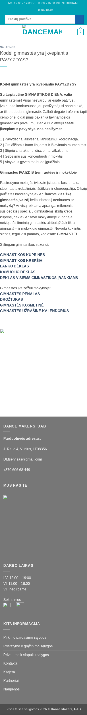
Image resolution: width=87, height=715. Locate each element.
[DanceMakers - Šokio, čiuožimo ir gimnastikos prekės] (42, 32)
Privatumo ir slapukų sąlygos (26, 655)
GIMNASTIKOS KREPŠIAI (21, 261)
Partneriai (11, 680)
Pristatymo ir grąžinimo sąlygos (28, 646)
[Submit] (79, 19)
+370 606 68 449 (16, 470)
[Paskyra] (68, 32)
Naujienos (7, 47)
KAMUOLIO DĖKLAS (17, 272)
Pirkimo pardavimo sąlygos (24, 637)
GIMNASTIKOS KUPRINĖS (22, 255)
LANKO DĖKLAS (14, 266)
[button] (6, 32)
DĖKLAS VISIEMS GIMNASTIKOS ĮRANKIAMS (39, 278)
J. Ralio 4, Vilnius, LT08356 (25, 449)
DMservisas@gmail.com (22, 459)
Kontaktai (10, 663)
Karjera (9, 672)
